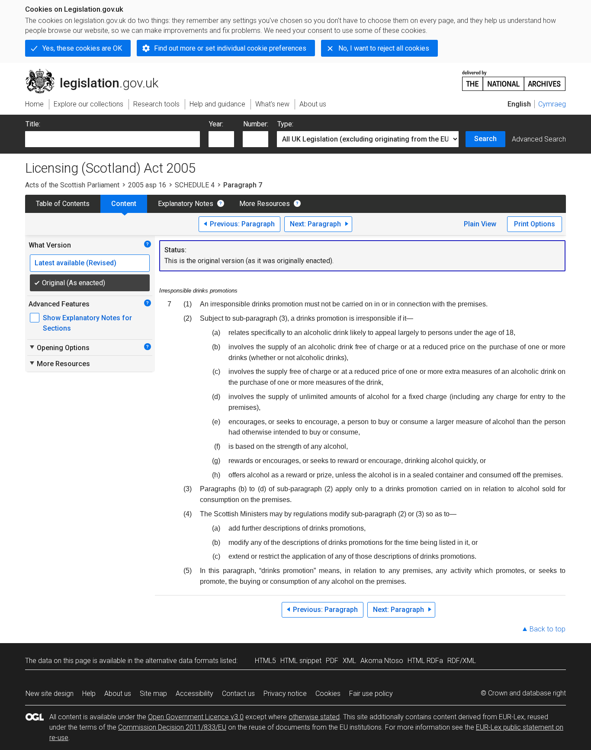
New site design (50, 693)
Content (123, 204)
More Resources (264, 204)
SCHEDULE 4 (195, 185)
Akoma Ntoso (381, 661)
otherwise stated (314, 717)
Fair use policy (371, 693)
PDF (332, 661)
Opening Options (59, 347)
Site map (153, 693)
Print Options (534, 224)
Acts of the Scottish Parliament (72, 185)
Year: (216, 124)
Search (485, 139)
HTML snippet (300, 661)
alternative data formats (181, 661)
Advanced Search (539, 139)
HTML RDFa (425, 661)
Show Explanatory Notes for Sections (87, 323)
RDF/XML (461, 661)
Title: (33, 124)
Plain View (480, 224)
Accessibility (194, 693)
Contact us (238, 693)
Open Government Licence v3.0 (196, 717)
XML (349, 661)
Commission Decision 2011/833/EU (172, 727)
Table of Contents (63, 204)
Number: (255, 124)
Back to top (547, 629)
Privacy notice (285, 693)
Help (89, 693)
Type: (285, 124)
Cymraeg (552, 104)
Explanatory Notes (185, 204)
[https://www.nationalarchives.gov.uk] (514, 77)
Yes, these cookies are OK (82, 48)
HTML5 (265, 661)
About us (117, 693)
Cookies (327, 693)
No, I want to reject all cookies (383, 48)
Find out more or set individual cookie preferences (230, 48)
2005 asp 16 (147, 185)
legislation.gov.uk (97, 72)
